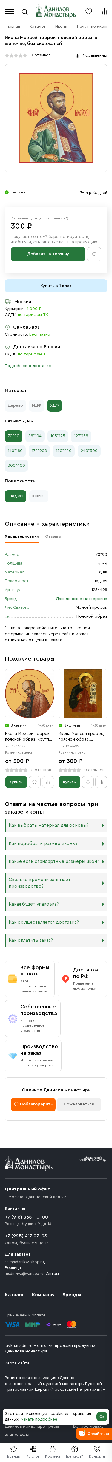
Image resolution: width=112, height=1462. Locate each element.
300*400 (16, 465)
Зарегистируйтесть (68, 237)
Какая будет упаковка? (34, 904)
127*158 (81, 436)
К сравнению (94, 55)
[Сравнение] (104, 11)
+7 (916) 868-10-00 (26, 1217)
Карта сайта (17, 1363)
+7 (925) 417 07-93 (26, 1235)
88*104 (35, 436)
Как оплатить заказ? (31, 940)
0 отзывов (40, 55)
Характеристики (22, 536)
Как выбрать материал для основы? (49, 825)
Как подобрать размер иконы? (43, 843)
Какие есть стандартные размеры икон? (54, 861)
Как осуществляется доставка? (44, 922)
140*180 (15, 451)
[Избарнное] (88, 11)
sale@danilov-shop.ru (24, 1262)
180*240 (64, 451)
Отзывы (53, 536)
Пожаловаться (79, 1104)
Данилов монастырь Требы (32, 1426)
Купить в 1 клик (56, 286)
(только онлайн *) (53, 218)
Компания (43, 1294)
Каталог (32, 1456)
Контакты (97, 1456)
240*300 (89, 451)
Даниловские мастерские (81, 599)
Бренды (71, 1294)
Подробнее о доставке (28, 366)
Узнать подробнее (39, 1419)
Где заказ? (74, 1456)
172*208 (39, 451)
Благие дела (17, 1434)
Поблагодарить (36, 1104)
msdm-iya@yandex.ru (24, 1274)
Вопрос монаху (88, 1426)
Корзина (52, 1456)
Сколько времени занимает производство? (39, 883)
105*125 (57, 436)
